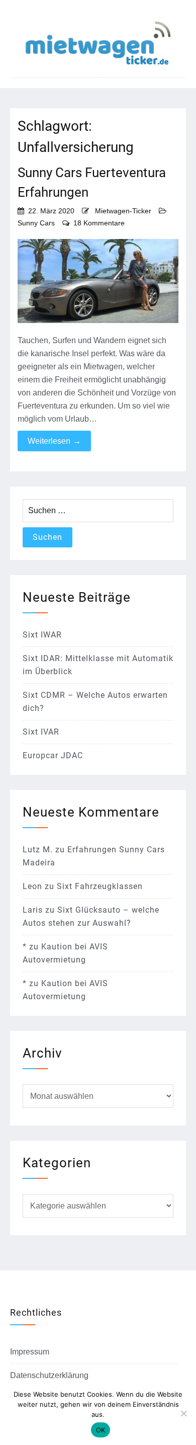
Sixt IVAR (41, 732)
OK (101, 1430)
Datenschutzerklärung (49, 1375)
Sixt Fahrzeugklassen (100, 886)
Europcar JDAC (53, 755)
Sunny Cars (36, 223)
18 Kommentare (99, 223)
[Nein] (183, 1413)
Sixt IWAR (42, 634)
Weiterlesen (54, 441)
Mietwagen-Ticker (123, 211)
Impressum (29, 1351)
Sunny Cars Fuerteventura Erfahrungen (92, 182)
